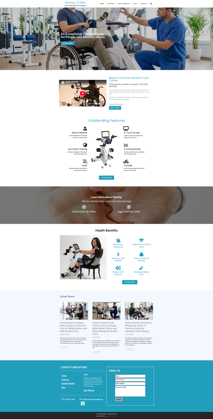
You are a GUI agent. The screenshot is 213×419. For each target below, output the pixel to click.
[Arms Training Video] (84, 207)
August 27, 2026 (64, 334)
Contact (143, 4)
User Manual (89, 390)
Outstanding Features (106, 120)
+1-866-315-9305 (69, 399)
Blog (135, 4)
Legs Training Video (129, 211)
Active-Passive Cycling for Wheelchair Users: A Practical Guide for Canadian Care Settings (138, 327)
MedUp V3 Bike (75, 3)
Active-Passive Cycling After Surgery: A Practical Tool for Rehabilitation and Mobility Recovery (73, 327)
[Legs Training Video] (129, 207)
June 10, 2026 (129, 334)
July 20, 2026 (96, 337)
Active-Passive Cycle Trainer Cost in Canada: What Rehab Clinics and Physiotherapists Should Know (104, 328)
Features (110, 4)
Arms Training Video (84, 211)
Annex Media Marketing (111, 416)
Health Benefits (124, 4)
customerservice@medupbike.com (92, 399)
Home (102, 4)
